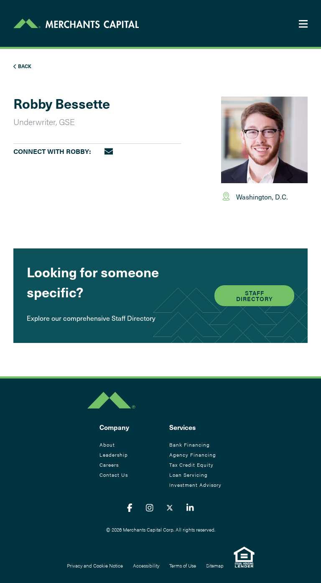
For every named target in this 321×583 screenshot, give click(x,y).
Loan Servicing (188, 474)
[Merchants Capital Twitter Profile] (169, 507)
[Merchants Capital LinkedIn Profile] (190, 507)
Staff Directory (254, 296)
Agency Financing (192, 454)
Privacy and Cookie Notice (95, 565)
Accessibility (146, 565)
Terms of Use (182, 565)
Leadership (113, 454)
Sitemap (215, 565)
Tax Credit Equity (191, 464)
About (107, 444)
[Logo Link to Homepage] (76, 23)
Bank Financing (189, 444)
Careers (109, 464)
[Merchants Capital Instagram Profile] (149, 507)
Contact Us (113, 474)
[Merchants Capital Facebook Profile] (129, 507)
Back (24, 66)
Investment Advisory (195, 484)
